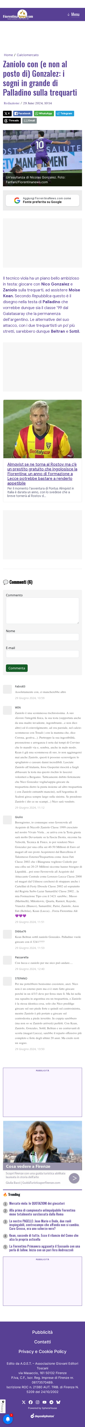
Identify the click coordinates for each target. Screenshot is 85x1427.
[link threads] (58, 1401)
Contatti (42, 1341)
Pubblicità (42, 1332)
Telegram (66, 113)
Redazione (12, 103)
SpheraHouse (49, 1408)
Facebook (24, 113)
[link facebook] (31, 1401)
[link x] (24, 1401)
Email (31, 120)
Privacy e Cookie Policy (42, 1351)
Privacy (2, 1407)
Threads (13, 120)
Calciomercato (28, 55)
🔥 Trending (11, 1194)
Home (8, 55)
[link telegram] (51, 1401)
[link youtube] (44, 1401)
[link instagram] (38, 1401)
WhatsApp (45, 113)
